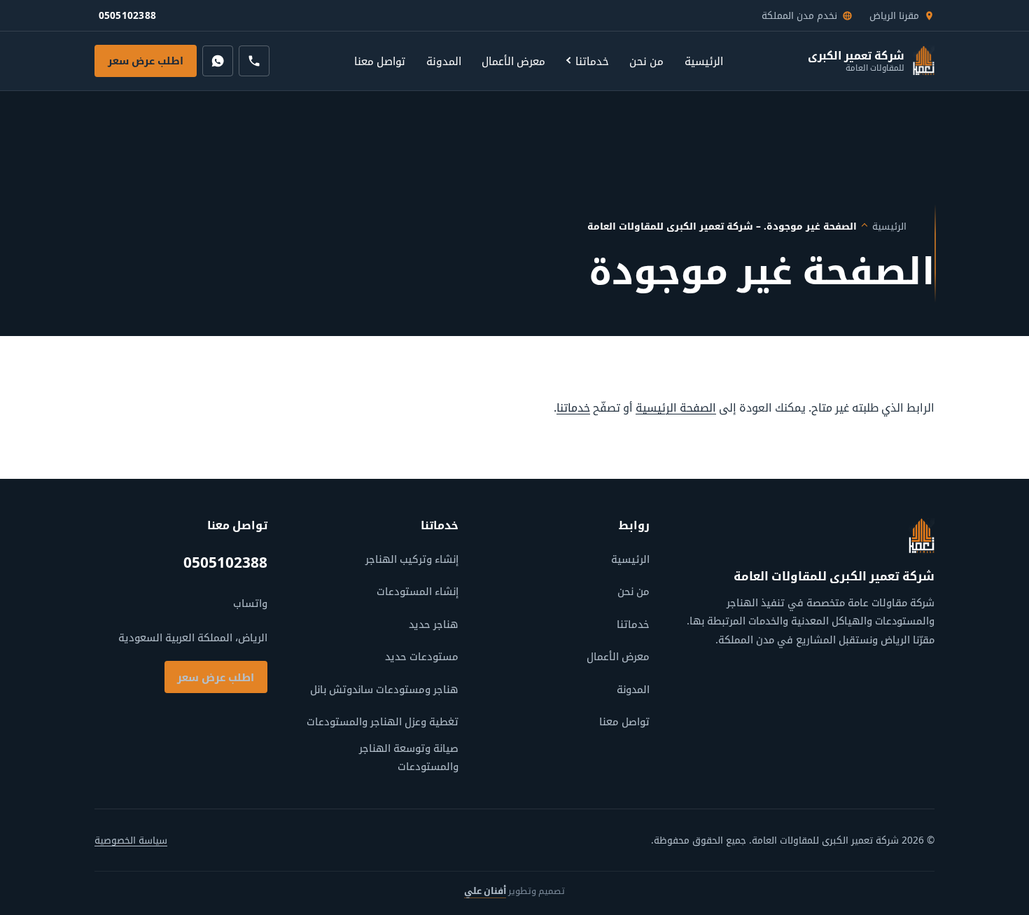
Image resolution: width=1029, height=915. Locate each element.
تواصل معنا (379, 61)
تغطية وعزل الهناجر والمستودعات (382, 721)
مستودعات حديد (421, 656)
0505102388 (129, 18)
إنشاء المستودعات (417, 591)
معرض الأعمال (513, 61)
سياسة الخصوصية (130, 839)
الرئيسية (704, 61)
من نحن (646, 61)
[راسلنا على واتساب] (217, 61)
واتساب (250, 603)
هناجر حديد (433, 624)
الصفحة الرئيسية (676, 407)
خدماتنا (592, 61)
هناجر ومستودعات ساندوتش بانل (384, 689)
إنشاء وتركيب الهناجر (411, 559)
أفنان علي (485, 890)
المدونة (443, 61)
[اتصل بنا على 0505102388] (254, 61)
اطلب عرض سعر (145, 60)
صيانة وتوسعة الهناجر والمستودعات (408, 757)
